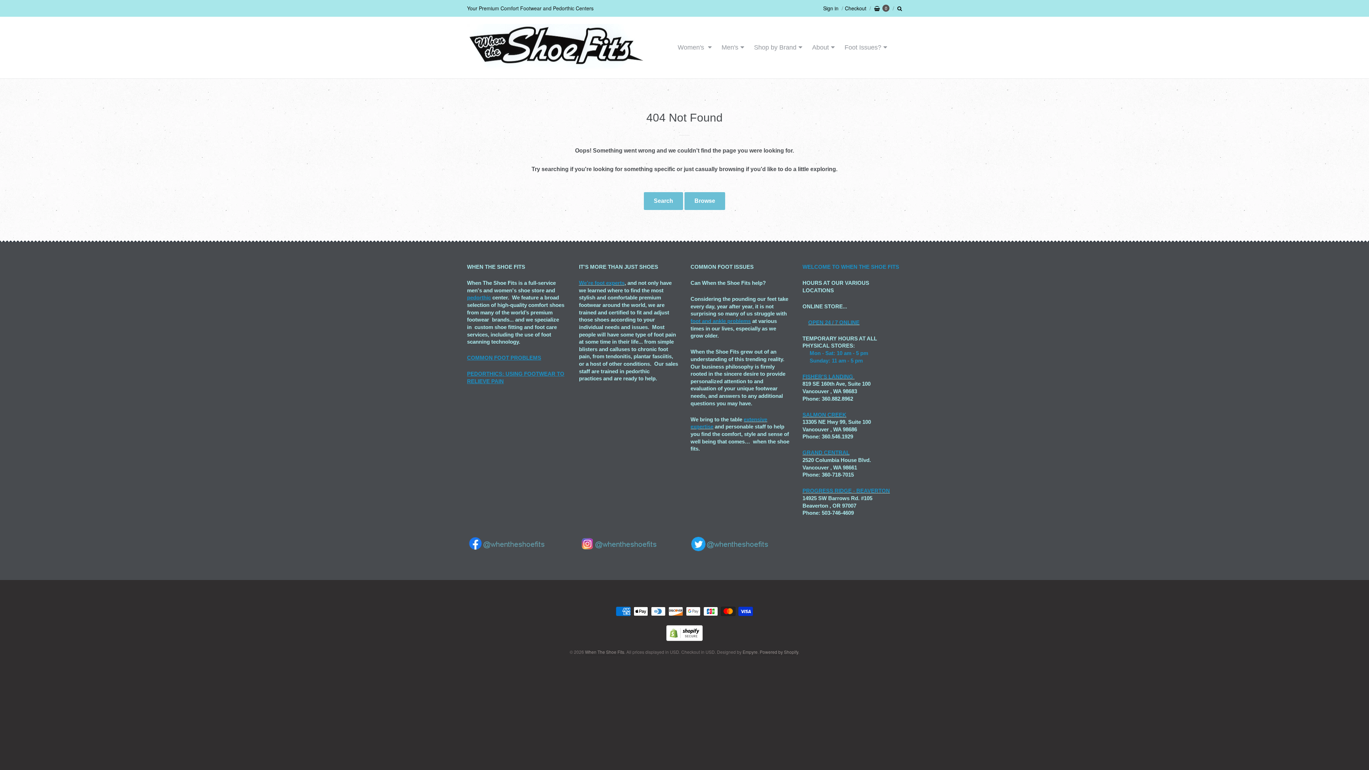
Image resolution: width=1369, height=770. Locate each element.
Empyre (750, 652)
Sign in (831, 8)
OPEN (816, 322)
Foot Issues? (863, 47)
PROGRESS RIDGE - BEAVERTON (846, 491)
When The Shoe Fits (604, 652)
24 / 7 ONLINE (842, 322)
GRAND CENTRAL (826, 453)
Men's (730, 47)
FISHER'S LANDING (828, 377)
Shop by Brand (775, 47)
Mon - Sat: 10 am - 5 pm (839, 353)
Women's (692, 47)
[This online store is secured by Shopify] (684, 639)
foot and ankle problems (721, 321)
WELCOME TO (822, 267)
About (820, 47)
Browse (704, 201)
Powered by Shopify (779, 652)
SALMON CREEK (824, 415)
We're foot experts (602, 283)
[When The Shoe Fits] (556, 65)
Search (663, 201)
